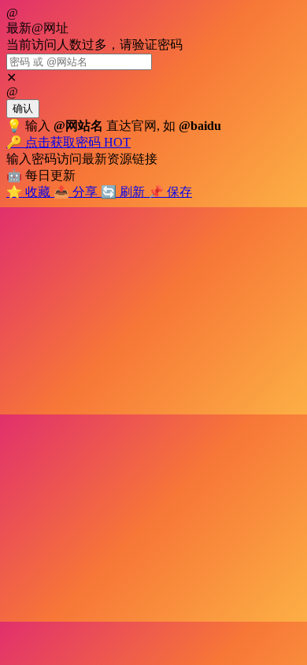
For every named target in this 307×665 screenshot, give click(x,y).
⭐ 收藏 (30, 192)
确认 (23, 108)
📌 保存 (170, 192)
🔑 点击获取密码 (68, 142)
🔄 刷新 (124, 192)
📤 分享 (77, 192)
